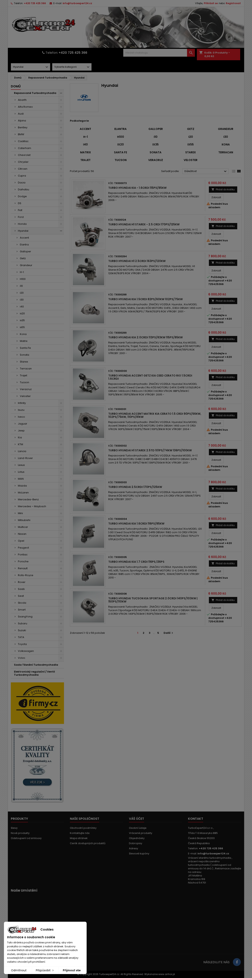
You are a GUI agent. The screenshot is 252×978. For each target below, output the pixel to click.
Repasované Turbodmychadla (35, 93)
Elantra (24, 244)
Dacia (21, 182)
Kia (20, 437)
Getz (23, 258)
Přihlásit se (211, 3)
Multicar (23, 527)
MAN (21, 479)
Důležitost (206, 171)
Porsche (23, 561)
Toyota (22, 644)
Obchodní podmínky (83, 828)
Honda (22, 224)
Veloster (25, 396)
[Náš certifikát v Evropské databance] (37, 765)
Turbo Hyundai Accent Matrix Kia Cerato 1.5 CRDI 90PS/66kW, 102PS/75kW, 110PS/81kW (154, 415)
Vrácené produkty (140, 833)
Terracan (26, 368)
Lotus (21, 472)
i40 (22, 306)
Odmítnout (19, 970)
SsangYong (25, 616)
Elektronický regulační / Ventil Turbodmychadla (34, 673)
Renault (23, 568)
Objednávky (137, 838)
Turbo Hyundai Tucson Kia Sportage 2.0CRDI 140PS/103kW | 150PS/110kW (152, 599)
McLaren (23, 492)
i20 (22, 293)
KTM (20, 444)
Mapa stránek (79, 838)
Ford (21, 217)
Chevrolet (24, 155)
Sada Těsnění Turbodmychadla (36, 665)
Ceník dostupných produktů (87, 843)
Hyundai (23, 231)
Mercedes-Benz (28, 499)
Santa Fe (25, 348)
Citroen (22, 169)
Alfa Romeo (25, 107)
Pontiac (23, 554)
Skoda (22, 603)
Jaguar (22, 424)
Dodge (22, 196)
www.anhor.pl (166, 974)
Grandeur (26, 265)
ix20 (22, 313)
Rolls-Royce (25, 575)
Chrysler (23, 162)
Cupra (22, 176)
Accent (24, 238)
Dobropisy (135, 843)
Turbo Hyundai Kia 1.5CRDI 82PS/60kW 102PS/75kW (145, 299)
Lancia (22, 451)
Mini (20, 513)
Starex (24, 362)
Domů (16, 86)
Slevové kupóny (139, 853)
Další (169, 633)
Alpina (22, 120)
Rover (21, 582)
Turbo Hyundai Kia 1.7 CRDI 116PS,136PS (136, 562)
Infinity (22, 403)
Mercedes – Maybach (32, 506)
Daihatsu (23, 189)
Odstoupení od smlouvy (26, 838)
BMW (21, 134)
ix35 (22, 320)
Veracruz (26, 389)
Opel (21, 541)
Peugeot (23, 548)
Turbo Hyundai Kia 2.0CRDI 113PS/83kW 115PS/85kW (145, 337)
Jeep (21, 430)
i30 (22, 300)
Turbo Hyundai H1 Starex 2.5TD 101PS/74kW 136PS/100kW (150, 450)
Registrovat (233, 3)
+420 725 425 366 (35, 3)
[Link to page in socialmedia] (237, 962)
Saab (21, 589)
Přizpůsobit (43, 970)
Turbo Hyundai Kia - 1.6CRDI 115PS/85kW (137, 188)
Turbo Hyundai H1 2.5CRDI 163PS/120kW (137, 261)
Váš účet (136, 818)
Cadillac (23, 141)
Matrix (23, 341)
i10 (21, 286)
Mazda (22, 486)
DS (19, 203)
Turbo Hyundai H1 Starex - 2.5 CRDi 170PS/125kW (144, 224)
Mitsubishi (24, 520)
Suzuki (22, 630)
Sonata (24, 355)
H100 (23, 279)
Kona (23, 334)
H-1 (22, 272)
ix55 (22, 327)
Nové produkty (20, 833)
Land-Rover (25, 458)
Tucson (24, 382)
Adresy (133, 848)
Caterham (24, 148)
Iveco (21, 417)
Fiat (20, 210)
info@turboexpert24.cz (77, 3)
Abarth (22, 100)
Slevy (14, 828)
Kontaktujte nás (80, 833)
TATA (21, 637)
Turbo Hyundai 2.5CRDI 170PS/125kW (135, 487)
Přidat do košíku (223, 189)
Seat (21, 596)
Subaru (22, 623)
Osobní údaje (137, 828)
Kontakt (195, 818)
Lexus (21, 465)
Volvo (21, 658)
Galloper (25, 251)
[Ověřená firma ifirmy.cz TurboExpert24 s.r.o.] (37, 703)
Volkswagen (26, 651)
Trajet (23, 375)
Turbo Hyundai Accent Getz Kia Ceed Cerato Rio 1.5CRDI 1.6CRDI (150, 377)
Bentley (22, 127)
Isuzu (21, 410)
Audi (21, 114)
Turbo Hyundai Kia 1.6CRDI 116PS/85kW (136, 524)
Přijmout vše (72, 970)
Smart (22, 610)
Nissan (22, 534)
